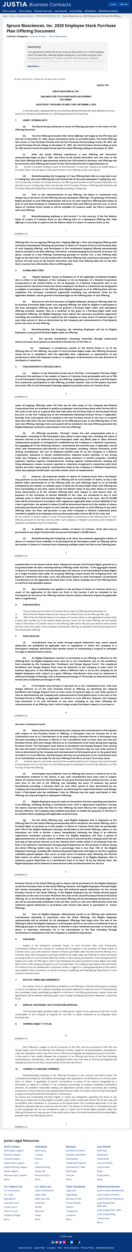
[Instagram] (64, 1242)
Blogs (100, 1171)
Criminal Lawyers (12, 1158)
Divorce (38, 1158)
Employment (72, 1158)
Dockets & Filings (12, 1215)
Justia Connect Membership (110, 1190)
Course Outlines (105, 1163)
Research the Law (43, 11)
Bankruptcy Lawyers (14, 1150)
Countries (71, 1215)
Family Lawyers (11, 1171)
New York (39, 1211)
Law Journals (103, 1167)
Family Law (40, 1171)
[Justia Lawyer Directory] (79, 1242)
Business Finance (38, 36)
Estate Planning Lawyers (16, 1167)
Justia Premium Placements (110, 1198)
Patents (69, 1207)
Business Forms (73, 1198)
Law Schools (60, 11)
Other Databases (75, 1186)
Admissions (102, 1154)
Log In (113, 4)
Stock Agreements (58, 36)
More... (7, 1179)
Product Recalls (73, 1202)
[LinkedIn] (53, 1242)
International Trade (75, 1167)
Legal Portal (39, 1248)
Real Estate (71, 1171)
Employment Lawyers (14, 1163)
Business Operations (76, 1154)
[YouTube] (56, 1242)
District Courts (11, 1211)
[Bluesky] (71, 1242)
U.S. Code (8, 1194)
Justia (5, 16)
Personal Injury (42, 1175)
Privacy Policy (87, 1248)
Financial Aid (103, 1158)
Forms (12, 16)
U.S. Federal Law (13, 1186)
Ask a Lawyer (25, 11)
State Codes (40, 1194)
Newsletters (90, 11)
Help (59, 1248)
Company (51, 1248)
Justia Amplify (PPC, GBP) (109, 1210)
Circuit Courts (10, 1207)
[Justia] (15, 4)
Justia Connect (25, 1248)
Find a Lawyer (9, 11)
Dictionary (102, 1150)
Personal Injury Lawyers (15, 1175)
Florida (38, 1207)
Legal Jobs (71, 1190)
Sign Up (123, 4)
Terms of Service (71, 1248)
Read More (33, 66)
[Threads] (67, 1242)
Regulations (9, 1198)
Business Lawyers (12, 1154)
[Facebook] (60, 1242)
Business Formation (75, 1150)
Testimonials (103, 1218)
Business (71, 1146)
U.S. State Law (43, 1186)
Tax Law (70, 1175)
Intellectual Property (76, 1163)
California (39, 1202)
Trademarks (72, 1211)
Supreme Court (11, 1202)
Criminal (39, 1154)
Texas (38, 1215)
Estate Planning (42, 1167)
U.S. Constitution (12, 1190)
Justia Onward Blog (106, 1214)
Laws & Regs (75, 11)
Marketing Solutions (108, 11)
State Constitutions (44, 1190)
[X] (75, 1242)
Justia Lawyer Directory (108, 1194)
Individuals (41, 1146)
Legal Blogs (71, 1194)
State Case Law (42, 1198)
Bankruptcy (40, 1150)
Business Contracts (25, 16)
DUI (37, 1163)
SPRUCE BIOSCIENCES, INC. (48, 16)
